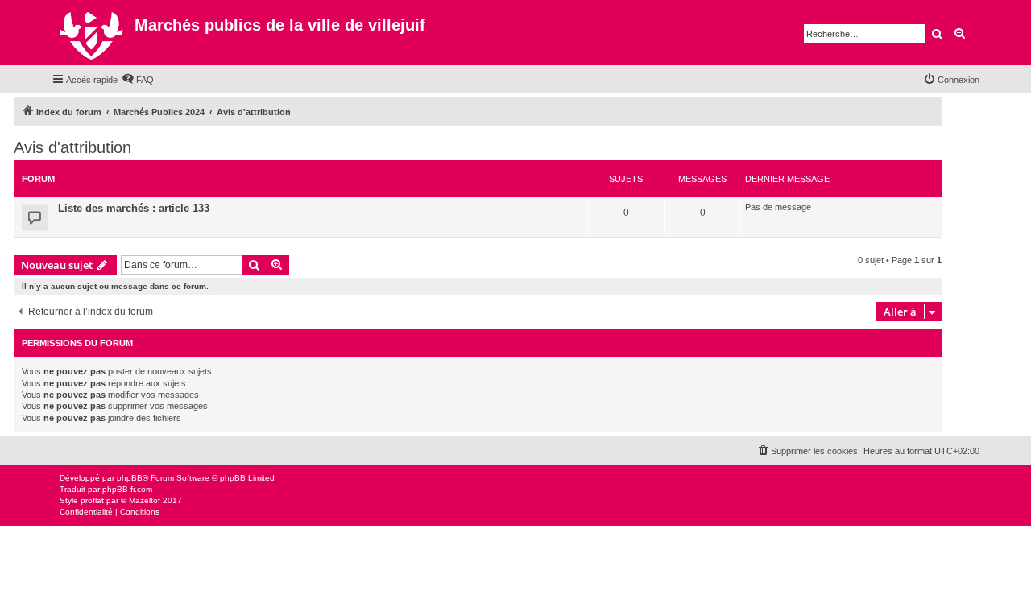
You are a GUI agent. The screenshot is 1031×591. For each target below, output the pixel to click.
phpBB (130, 477)
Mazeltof (144, 500)
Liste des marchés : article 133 (133, 208)
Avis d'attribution (72, 147)
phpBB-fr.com (127, 489)
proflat (92, 500)
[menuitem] (138, 79)
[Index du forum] (93, 32)
